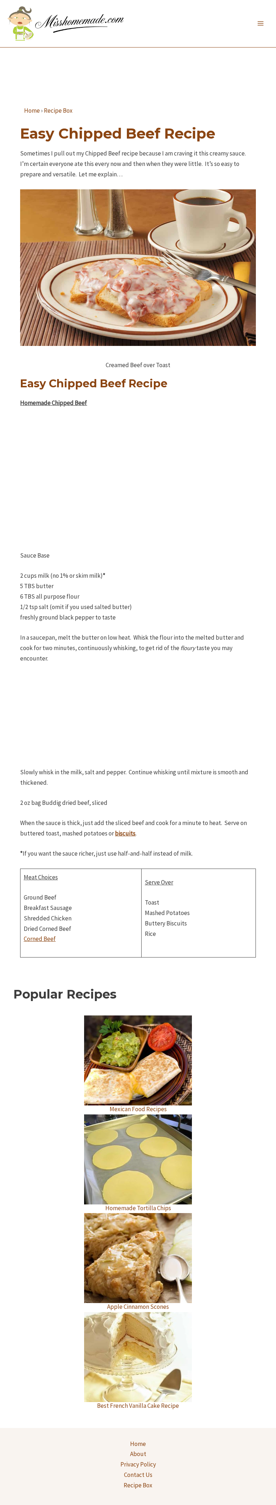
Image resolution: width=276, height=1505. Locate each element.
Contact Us (138, 1475)
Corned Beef (40, 939)
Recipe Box (138, 1485)
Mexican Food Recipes (138, 1109)
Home (138, 1444)
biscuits (125, 833)
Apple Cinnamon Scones (138, 1307)
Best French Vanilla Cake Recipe (138, 1406)
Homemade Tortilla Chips (138, 1208)
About (138, 1454)
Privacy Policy (138, 1464)
